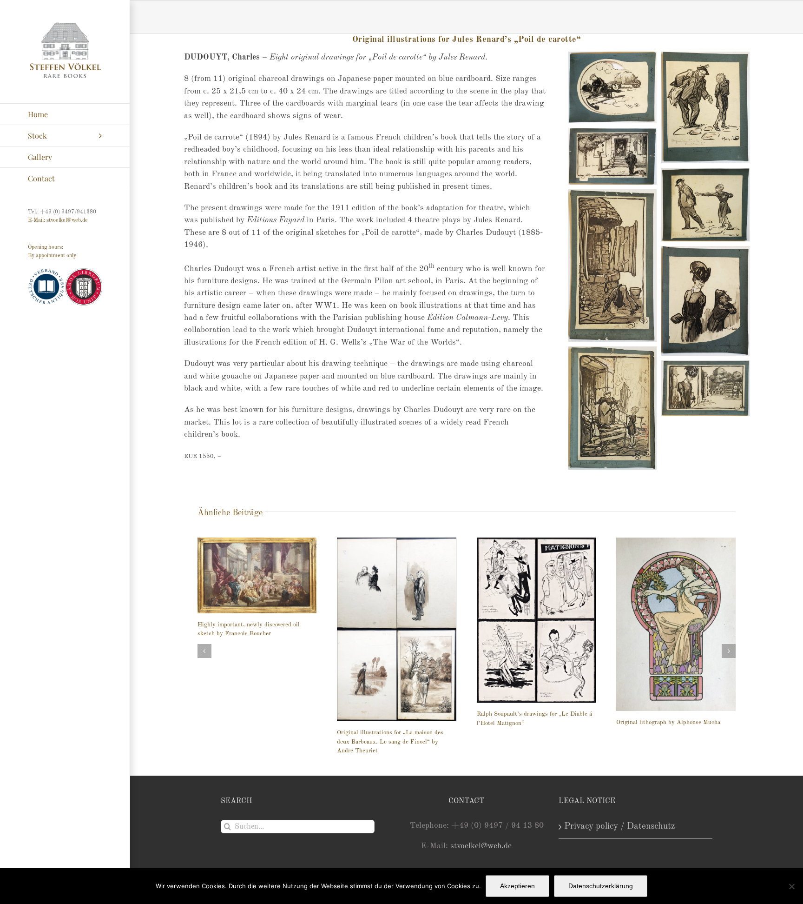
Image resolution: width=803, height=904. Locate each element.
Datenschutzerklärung (600, 886)
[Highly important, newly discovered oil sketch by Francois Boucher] (257, 575)
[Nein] (791, 886)
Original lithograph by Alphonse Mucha (668, 722)
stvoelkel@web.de (481, 846)
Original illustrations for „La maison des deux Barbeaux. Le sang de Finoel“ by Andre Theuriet (390, 742)
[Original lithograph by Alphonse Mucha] (676, 624)
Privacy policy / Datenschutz (619, 826)
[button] (204, 651)
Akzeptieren (517, 886)
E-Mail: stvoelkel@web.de (58, 220)
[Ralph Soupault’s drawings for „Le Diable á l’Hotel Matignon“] (536, 620)
